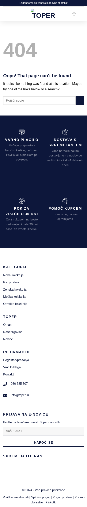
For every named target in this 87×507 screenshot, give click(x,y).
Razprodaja (11, 282)
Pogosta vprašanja (16, 360)
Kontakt (8, 374)
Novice (8, 339)
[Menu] (5, 13)
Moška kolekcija (14, 296)
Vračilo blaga (12, 367)
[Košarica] (82, 13)
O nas (7, 324)
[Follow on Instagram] (16, 466)
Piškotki (50, 502)
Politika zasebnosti (16, 497)
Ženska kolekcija (14, 289)
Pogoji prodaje (62, 497)
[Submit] (80, 100)
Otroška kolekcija (15, 304)
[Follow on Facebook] (7, 466)
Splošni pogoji (40, 497)
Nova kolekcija (13, 275)
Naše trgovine (12, 332)
